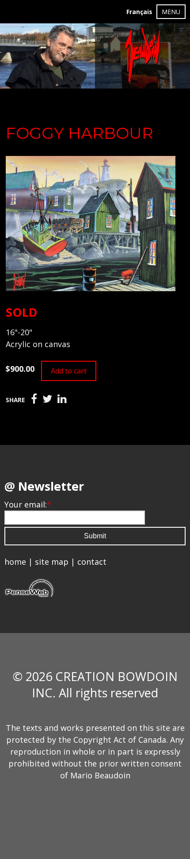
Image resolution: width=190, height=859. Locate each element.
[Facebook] (34, 399)
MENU (171, 11)
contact (91, 561)
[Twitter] (47, 399)
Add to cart (69, 371)
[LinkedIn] (62, 399)
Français (139, 12)
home (15, 561)
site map (51, 561)
